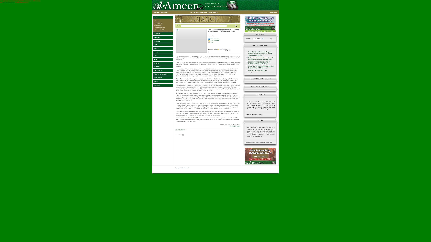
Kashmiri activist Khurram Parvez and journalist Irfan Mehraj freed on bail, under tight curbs (261, 58)
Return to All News (180, 129)
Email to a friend (214, 38)
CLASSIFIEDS (158, 70)
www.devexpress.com (9, 2)
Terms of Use (194, 168)
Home (157, 21)
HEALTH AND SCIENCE (160, 74)
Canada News (159, 25)
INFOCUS (156, 59)
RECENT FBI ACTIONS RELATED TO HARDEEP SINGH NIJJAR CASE (259, 63)
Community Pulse (160, 29)
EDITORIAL (157, 37)
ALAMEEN (157, 85)
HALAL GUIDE (158, 77)
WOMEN (156, 48)
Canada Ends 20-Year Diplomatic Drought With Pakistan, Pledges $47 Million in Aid (261, 67)
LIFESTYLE (157, 66)
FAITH (155, 44)
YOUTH (156, 52)
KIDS (155, 55)
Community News (160, 27)
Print (211, 42)
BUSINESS (157, 41)
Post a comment (214, 40)
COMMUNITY (157, 33)
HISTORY (156, 81)
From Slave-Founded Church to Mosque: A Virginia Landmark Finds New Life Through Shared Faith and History (260, 53)
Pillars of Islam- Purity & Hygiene (257, 70)
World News (158, 23)
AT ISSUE (156, 63)
